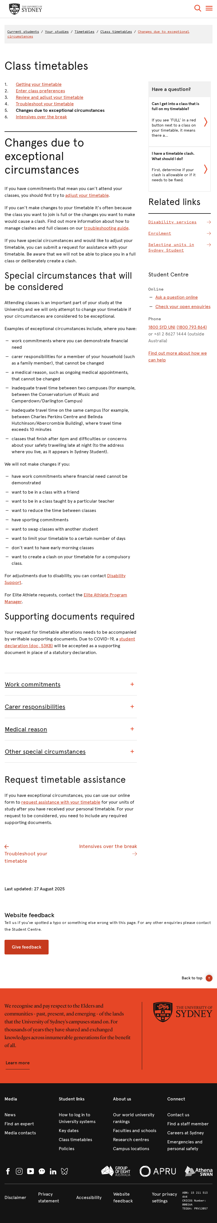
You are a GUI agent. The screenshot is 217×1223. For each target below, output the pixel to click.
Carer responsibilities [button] (35, 706)
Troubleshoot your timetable (45, 103)
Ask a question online (176, 297)
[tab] (71, 684)
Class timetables (116, 32)
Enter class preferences (40, 90)
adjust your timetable (86, 195)
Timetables (84, 32)
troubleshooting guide (106, 228)
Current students (23, 32)
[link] (27, 1114)
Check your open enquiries (183, 306)
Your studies (57, 32)
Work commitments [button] (32, 684)
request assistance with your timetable (60, 802)
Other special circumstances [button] (45, 751)
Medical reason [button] (26, 729)
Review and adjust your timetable (49, 97)
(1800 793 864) (192, 327)
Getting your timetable (39, 84)
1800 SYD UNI (161, 327)
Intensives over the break (41, 116)
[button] (197, 9)
